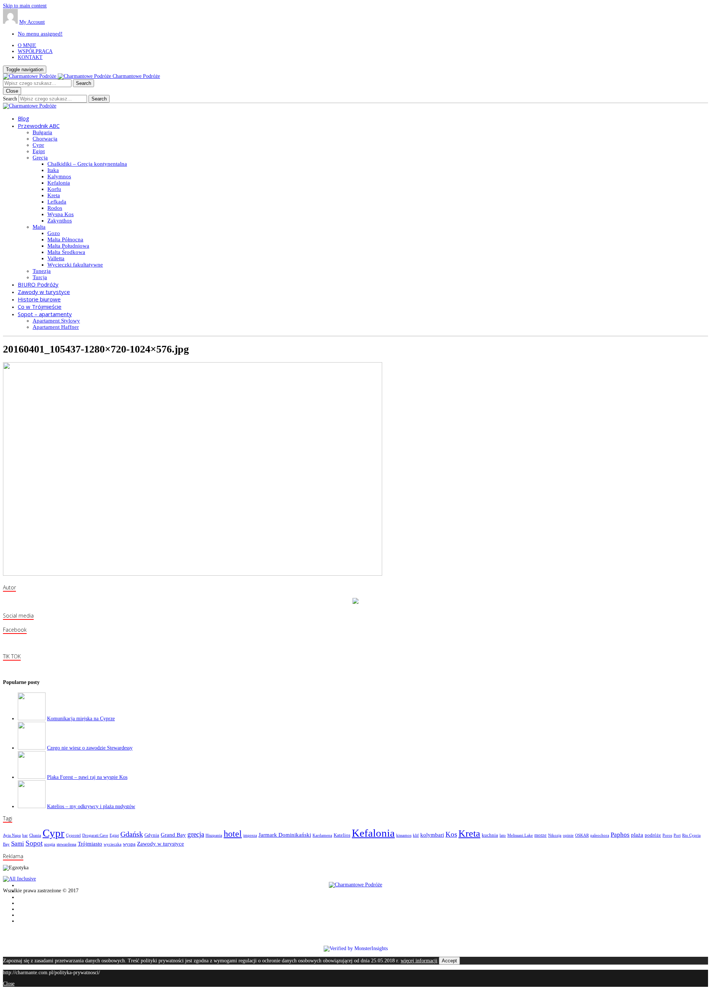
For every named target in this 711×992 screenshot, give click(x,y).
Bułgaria (42, 132)
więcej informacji (419, 960)
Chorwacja (45, 139)
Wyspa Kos (60, 214)
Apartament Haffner (56, 327)
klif (416, 835)
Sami (17, 843)
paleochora (599, 835)
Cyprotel (73, 835)
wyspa (129, 844)
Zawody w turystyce (160, 843)
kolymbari (432, 834)
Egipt (39, 151)
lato (503, 835)
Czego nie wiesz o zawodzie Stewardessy (90, 748)
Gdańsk (131, 834)
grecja (195, 834)
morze (540, 835)
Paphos (620, 834)
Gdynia (151, 835)
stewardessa (66, 844)
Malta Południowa (68, 246)
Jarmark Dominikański (284, 834)
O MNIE (27, 45)
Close (8, 983)
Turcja (40, 277)
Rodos (54, 208)
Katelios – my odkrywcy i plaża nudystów (91, 806)
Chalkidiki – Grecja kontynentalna (87, 164)
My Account (32, 22)
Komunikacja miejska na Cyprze (81, 718)
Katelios (342, 835)
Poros (667, 835)
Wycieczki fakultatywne (75, 265)
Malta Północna (65, 239)
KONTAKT (30, 57)
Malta (39, 227)
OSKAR (582, 835)
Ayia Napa (12, 835)
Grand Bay (173, 834)
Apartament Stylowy (56, 321)
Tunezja (42, 271)
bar (25, 835)
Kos (451, 834)
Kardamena (322, 835)
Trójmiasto (90, 843)
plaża (637, 834)
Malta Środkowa (66, 252)
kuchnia (490, 835)
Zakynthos (59, 221)
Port (677, 835)
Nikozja (554, 835)
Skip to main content (25, 6)
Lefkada (56, 202)
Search (10, 99)
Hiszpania (214, 835)
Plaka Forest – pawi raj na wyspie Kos (87, 777)
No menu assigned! (40, 34)
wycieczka (112, 844)
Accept (449, 960)
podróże (653, 835)
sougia (49, 844)
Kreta (53, 195)
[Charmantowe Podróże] (29, 106)
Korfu (54, 189)
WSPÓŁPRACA (35, 51)
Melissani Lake (520, 835)
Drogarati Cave (95, 835)
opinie (568, 835)
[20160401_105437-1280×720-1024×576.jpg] (192, 574)
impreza (250, 835)
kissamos (403, 835)
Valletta (55, 258)
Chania (35, 835)
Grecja (40, 158)
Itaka (53, 170)
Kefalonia (58, 183)
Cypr (38, 145)
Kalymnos (59, 176)
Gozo (53, 233)
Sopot (34, 843)
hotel (233, 834)
